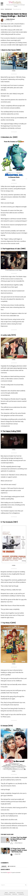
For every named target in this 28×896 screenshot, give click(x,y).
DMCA (6, 892)
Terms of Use (20, 892)
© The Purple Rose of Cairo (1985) (14, 270)
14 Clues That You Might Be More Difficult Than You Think (18, 839)
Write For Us (12, 892)
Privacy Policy (7, 894)
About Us (14, 894)
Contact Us (21, 894)
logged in (9, 872)
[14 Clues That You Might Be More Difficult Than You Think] (5, 840)
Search (25, 885)
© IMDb (13, 71)
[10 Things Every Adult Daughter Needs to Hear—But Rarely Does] (5, 851)
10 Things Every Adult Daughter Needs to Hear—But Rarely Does (18, 850)
